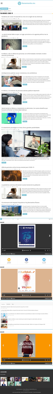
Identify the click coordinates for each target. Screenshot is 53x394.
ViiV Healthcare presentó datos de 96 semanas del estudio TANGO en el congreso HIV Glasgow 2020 (26, 324)
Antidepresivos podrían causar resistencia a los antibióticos (19, 73)
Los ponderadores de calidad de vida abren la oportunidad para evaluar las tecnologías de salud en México (28, 313)
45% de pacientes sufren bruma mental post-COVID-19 (18, 167)
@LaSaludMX (4, 372)
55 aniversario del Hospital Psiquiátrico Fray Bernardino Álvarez (20, 202)
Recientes (8, 304)
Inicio (2, 10)
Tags (13, 304)
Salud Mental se (11, 8)
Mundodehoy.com (33, 389)
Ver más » (24, 28)
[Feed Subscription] (52, 13)
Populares (3, 304)
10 (12, 219)
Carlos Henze (14, 392)
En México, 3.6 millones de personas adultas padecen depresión (20, 90)
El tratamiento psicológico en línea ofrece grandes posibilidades (21, 127)
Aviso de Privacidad (37, 392)
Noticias (15, 18)
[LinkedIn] (27, 391)
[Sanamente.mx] (26, 3)
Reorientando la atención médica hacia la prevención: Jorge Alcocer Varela (14, 306)
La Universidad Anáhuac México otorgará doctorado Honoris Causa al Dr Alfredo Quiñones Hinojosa (19, 310)
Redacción (4, 18)
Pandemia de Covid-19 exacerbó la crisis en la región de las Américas (22, 16)
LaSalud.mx (20, 389)
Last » (18, 219)
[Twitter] (26, 391)
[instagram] (28, 391)
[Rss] (23, 391)
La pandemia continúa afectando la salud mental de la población (21, 185)
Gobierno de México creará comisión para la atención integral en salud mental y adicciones (25, 319)
